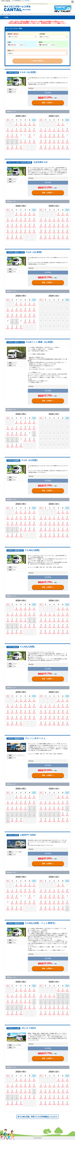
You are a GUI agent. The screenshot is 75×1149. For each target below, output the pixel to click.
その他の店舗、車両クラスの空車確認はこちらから (38, 1117)
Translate (27, 0)
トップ (4, 14)
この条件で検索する (37, 61)
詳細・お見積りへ (48, 102)
